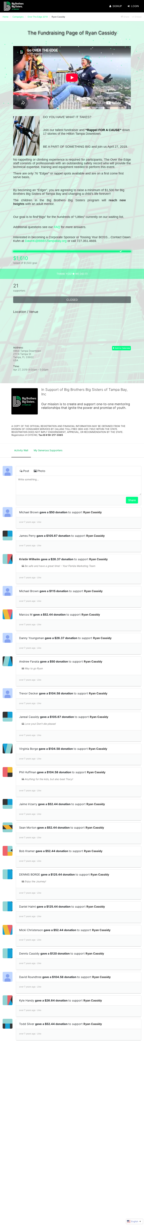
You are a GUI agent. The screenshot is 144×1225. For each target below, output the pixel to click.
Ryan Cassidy (92, 512)
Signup (117, 6)
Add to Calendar (122, 348)
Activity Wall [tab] (21, 450)
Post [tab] (26, 471)
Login (135, 6)
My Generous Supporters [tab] (48, 450)
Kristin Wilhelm (29, 559)
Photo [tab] (41, 471)
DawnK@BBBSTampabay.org (46, 241)
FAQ (57, 227)
